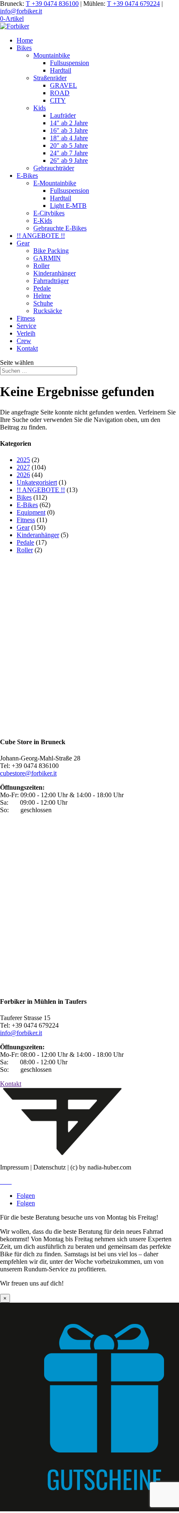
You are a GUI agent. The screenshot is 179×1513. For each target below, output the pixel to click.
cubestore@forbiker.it (28, 773)
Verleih (26, 333)
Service (26, 325)
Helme (42, 295)
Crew (24, 340)
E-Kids (42, 220)
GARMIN (47, 258)
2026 (23, 474)
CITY (58, 100)
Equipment (31, 512)
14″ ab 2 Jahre (69, 122)
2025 (23, 459)
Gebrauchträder (53, 168)
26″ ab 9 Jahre (69, 160)
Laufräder (63, 115)
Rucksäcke (47, 310)
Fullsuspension (69, 62)
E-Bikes (27, 175)
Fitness (26, 318)
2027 (23, 467)
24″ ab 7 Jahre (69, 153)
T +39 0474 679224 (133, 3)
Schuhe (43, 303)
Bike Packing (51, 250)
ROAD (60, 92)
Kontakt (27, 348)
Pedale (42, 288)
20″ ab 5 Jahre (69, 145)
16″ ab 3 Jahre (69, 130)
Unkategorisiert (37, 482)
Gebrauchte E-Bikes (60, 228)
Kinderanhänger (54, 273)
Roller (41, 265)
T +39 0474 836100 (52, 3)
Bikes (24, 47)
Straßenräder (50, 77)
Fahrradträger (51, 280)
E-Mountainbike (54, 183)
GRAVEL (63, 85)
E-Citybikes (49, 213)
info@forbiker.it (21, 11)
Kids (39, 107)
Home (25, 40)
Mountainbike (51, 55)
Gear (23, 243)
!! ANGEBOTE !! (41, 235)
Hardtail (60, 70)
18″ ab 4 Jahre (69, 137)
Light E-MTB (68, 205)
